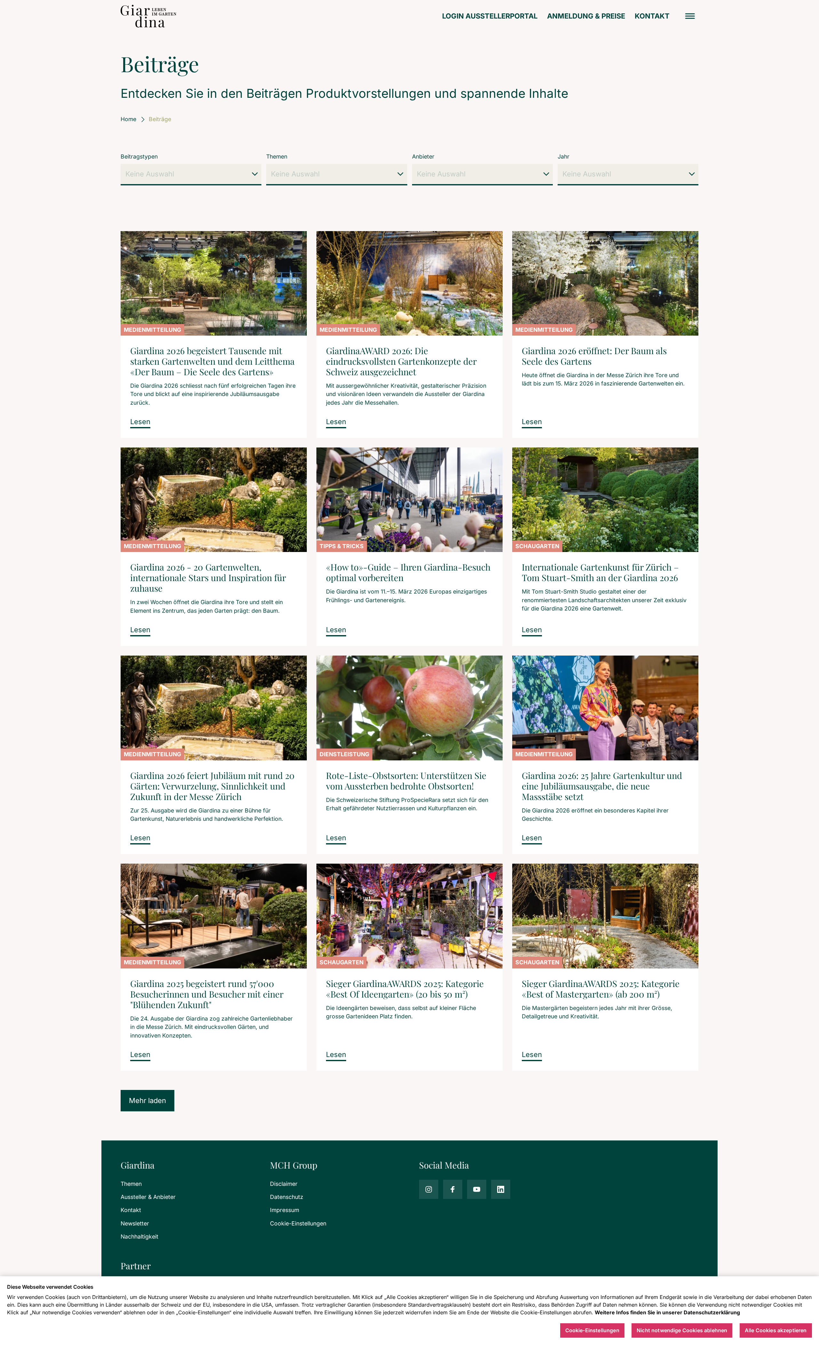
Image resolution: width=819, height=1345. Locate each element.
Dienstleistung (344, 754)
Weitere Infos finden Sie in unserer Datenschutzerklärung (667, 1312)
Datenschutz (286, 1196)
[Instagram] (428, 1189)
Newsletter (135, 1223)
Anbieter (423, 156)
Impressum (284, 1210)
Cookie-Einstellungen (298, 1223)
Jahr (563, 156)
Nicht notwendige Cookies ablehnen (682, 1330)
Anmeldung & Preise (586, 16)
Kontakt (652, 16)
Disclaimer (284, 1183)
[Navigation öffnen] (690, 16)
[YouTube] (476, 1189)
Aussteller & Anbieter (148, 1196)
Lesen (140, 421)
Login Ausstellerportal (489, 16)
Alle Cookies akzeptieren (776, 1330)
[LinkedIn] (500, 1189)
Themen (276, 156)
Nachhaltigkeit (139, 1236)
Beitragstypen (139, 156)
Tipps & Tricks (342, 546)
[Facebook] (452, 1189)
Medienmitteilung (152, 329)
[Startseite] (148, 16)
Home (128, 119)
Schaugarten (537, 546)
